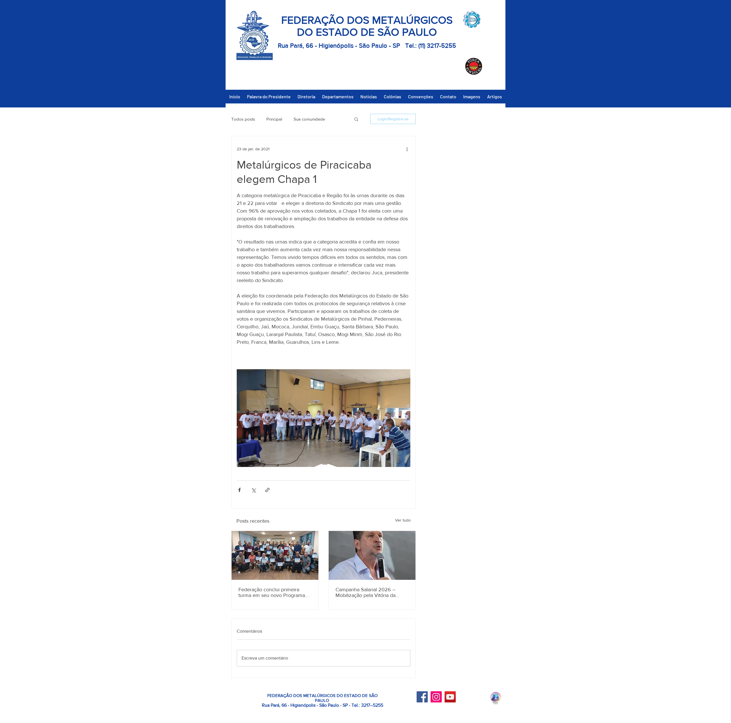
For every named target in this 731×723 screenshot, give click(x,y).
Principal (274, 119)
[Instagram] (436, 696)
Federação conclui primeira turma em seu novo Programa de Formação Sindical (271, 592)
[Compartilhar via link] (267, 490)
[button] (356, 119)
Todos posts (243, 119)
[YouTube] (450, 696)
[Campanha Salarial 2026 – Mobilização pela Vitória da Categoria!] (372, 555)
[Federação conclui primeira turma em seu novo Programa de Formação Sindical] (275, 555)
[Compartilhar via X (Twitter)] (253, 490)
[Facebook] (422, 696)
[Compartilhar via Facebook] (239, 490)
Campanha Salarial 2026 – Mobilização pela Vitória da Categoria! (365, 592)
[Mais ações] (406, 148)
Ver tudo (403, 520)
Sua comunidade (309, 119)
